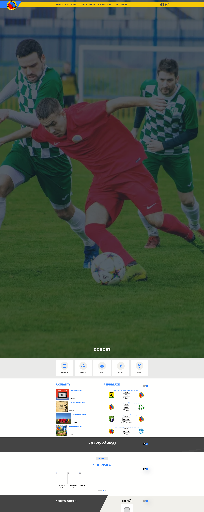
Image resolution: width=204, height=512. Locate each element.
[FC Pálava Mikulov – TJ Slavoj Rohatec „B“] (126, 430)
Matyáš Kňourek (131, 485)
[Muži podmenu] (69, 4)
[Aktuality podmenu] (87, 4)
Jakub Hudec (107, 485)
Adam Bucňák (73, 485)
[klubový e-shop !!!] (78, 394)
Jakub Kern (119, 485)
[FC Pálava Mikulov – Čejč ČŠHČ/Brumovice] (126, 406)
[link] (78, 394)
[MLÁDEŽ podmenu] (77, 4)
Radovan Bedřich (61, 485)
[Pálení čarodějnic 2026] (78, 406)
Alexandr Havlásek (96, 486)
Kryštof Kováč (142, 485)
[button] (147, 386)
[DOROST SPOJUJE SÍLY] (78, 430)
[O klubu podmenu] (96, 4)
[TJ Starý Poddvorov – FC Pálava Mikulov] (126, 418)
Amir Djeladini (84, 485)
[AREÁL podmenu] (112, 4)
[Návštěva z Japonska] (78, 418)
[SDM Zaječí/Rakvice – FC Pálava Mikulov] (126, 394)
